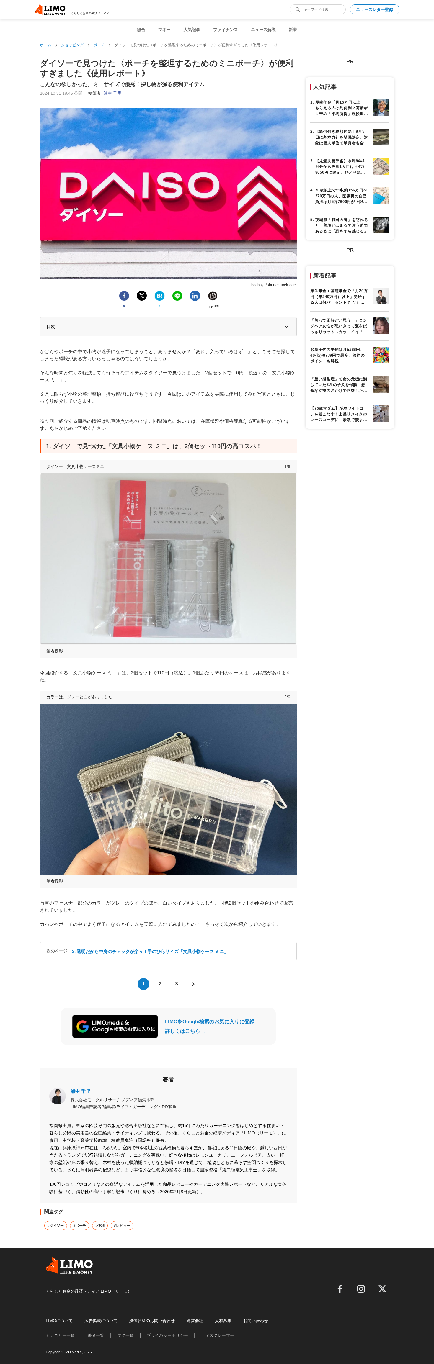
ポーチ (99, 45)
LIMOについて (59, 1320)
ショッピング (72, 45)
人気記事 (192, 29)
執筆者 (104, 93)
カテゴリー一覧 (60, 1335)
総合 (141, 29)
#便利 (100, 1226)
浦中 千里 (81, 1091)
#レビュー (122, 1226)
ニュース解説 (263, 29)
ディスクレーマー (217, 1335)
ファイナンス (225, 29)
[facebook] (340, 1289)
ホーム (45, 45)
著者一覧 (96, 1335)
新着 (293, 29)
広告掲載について (101, 1320)
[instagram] (361, 1289)
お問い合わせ (255, 1320)
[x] (382, 1289)
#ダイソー (56, 1226)
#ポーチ (79, 1226)
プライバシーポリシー (167, 1335)
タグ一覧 (125, 1335)
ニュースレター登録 (374, 9)
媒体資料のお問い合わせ (152, 1320)
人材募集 (223, 1320)
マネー (164, 29)
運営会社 (195, 1320)
